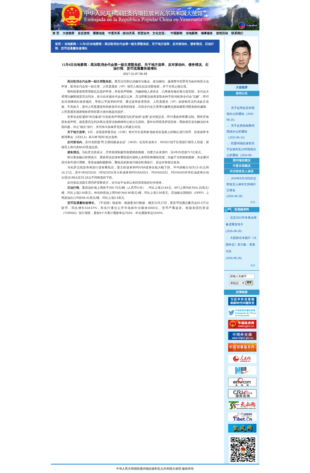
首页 (58, 44)
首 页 (56, 33)
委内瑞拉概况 (242, 160)
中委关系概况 (242, 165)
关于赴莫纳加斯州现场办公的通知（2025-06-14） (240, 128)
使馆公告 (242, 93)
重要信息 (99, 33)
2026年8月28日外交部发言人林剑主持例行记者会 (241, 184)
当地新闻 (192, 33)
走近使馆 (84, 33)
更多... (253, 202)
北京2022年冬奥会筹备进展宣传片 (241, 221)
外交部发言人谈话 (241, 171)
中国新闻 (176, 33)
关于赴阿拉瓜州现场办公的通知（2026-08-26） (240, 110)
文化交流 (158, 33)
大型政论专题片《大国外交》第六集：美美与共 (241, 244)
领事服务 (207, 33)
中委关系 (114, 33)
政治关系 (129, 33)
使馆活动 (222, 33)
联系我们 (237, 33)
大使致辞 (68, 33)
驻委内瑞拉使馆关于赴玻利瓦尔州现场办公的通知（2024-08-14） (241, 148)
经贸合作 (144, 33)
